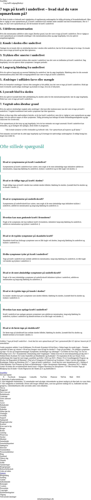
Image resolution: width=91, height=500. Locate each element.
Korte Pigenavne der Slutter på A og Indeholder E (37, 369)
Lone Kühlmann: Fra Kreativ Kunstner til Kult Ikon (38, 347)
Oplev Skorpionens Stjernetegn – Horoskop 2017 (61, 364)
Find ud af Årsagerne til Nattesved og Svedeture (46, 360)
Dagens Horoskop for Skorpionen (51, 367)
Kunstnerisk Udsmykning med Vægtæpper (33, 354)
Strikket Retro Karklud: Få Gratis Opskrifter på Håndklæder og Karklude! (27, 356)
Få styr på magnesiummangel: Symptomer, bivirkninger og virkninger (33, 352)
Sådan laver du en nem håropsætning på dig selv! (69, 354)
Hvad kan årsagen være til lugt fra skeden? (39, 349)
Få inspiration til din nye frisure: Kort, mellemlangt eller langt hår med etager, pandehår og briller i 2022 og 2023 (42, 357)
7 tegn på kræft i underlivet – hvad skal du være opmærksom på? (54, 362)
